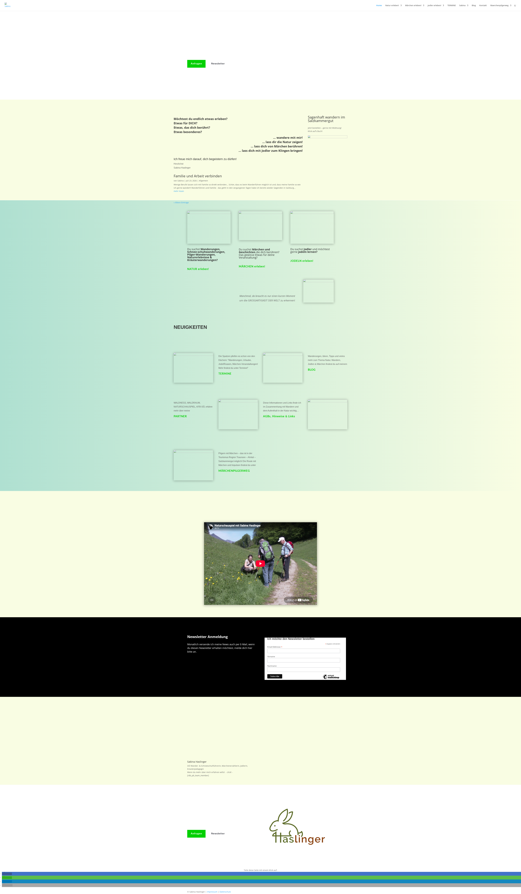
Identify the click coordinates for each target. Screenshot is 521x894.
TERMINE (451, 5)
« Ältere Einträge (181, 202)
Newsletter (218, 63)
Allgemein (203, 180)
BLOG (312, 369)
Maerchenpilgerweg (499, 5)
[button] (7, 874)
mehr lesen (179, 191)
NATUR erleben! (198, 269)
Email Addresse (274, 647)
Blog (474, 5)
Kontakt (483, 5)
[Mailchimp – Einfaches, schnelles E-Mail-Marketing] (331, 679)
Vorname (271, 656)
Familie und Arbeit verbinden (198, 176)
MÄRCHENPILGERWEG (234, 471)
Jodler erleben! (434, 5)
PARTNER (180, 416)
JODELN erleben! (301, 261)
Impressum (212, 891)
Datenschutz (225, 891)
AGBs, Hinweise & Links (279, 416)
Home (379, 5)
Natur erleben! (392, 5)
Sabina (462, 5)
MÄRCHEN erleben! (252, 266)
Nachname (272, 666)
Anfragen (196, 63)
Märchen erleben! (413, 5)
